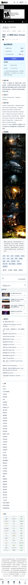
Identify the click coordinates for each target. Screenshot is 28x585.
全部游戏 (14, 31)
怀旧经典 (5, 442)
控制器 (20, 258)
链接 (21, 270)
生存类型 (5, 471)
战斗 (6, 533)
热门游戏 (5, 465)
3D (14, 516)
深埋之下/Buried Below (8, 358)
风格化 (14, 550)
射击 (12, 258)
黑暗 (21, 550)
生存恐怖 (13, 261)
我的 (20, 583)
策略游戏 (5, 484)
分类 (8, 583)
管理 (14, 545)
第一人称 (14, 542)
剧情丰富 (6, 521)
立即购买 (14, 58)
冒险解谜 (5, 420)
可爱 (21, 523)
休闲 (21, 516)
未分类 (4, 452)
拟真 (21, 533)
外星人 (22, 255)
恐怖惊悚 (5, 449)
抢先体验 (14, 533)
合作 (12, 255)
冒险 (21, 518)
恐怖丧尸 (5, 444)
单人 (8, 255)
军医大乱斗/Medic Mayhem (9, 347)
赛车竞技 (5, 494)
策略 (4, 476)
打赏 (5, 270)
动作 (4, 255)
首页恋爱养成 (6, 505)
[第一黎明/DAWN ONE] (6, 295)
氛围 (4, 261)
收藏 (10, 270)
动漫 (6, 523)
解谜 (21, 547)
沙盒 (6, 540)
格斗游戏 (5, 457)
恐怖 (16, 258)
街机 (6, 547)
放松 (21, 535)
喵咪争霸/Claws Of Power (9, 352)
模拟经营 (5, 463)
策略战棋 (5, 481)
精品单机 (5, 487)
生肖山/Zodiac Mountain (9, 336)
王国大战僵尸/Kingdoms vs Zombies (11, 375)
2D (6, 516)
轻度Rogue (6, 550)
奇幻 (21, 526)
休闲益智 (5, 397)
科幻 (18, 261)
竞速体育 (5, 473)
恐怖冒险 (5, 447)
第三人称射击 (12, 263)
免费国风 (5, 415)
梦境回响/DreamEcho (8, 373)
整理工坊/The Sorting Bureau (10, 365)
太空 (8, 258)
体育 (4, 399)
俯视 (6, 518)
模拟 (6, 538)
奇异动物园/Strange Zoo (8, 355)
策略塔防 (5, 479)
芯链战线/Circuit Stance (8, 344)
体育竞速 (5, 404)
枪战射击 (19, 31)
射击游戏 (5, 436)
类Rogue (21, 545)
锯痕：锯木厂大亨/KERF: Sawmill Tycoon (13, 361)
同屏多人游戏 (6, 434)
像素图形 (14, 518)
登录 (22, 2)
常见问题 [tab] (13, 27)
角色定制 (19, 263)
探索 (6, 535)
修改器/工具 (6, 407)
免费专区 (12, 301)
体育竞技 (5, 402)
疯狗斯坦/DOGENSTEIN (16, 311)
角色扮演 (5, 266)
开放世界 (6, 530)
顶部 (25, 583)
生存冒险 (5, 468)
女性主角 (6, 528)
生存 (8, 261)
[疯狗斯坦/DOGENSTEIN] (6, 313)
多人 (4, 258)
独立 (14, 540)
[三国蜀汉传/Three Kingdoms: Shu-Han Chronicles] (6, 301)
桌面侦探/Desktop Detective (10, 333)
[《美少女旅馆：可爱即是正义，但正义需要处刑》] (6, 307)
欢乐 (14, 538)
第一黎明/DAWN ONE (15, 293)
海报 (16, 270)
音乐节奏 (5, 497)
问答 (14, 583)
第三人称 (5, 263)
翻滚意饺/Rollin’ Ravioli (8, 339)
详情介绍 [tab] (6, 27)
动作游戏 (5, 426)
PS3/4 (4, 386)
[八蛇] (3, 39)
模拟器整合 (5, 460)
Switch (4, 389)
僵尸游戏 (5, 410)
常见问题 (5, 439)
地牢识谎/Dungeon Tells (8, 350)
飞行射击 (5, 500)
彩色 (14, 530)
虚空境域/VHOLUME (8, 342)
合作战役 (17, 255)
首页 (9, 31)
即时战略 (5, 431)
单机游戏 (5, 428)
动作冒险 (12, 295)
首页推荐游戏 (6, 508)
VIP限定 (5, 394)
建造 (21, 528)
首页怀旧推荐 (6, 502)
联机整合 (5, 489)
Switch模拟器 (6, 391)
